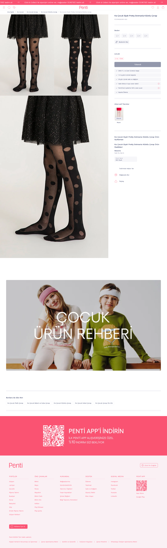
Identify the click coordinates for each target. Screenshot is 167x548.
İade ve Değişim (91, 489)
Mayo (36, 485)
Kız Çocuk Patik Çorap (15, 403)
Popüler (13, 476)
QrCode (141, 485)
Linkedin (114, 496)
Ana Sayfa (10, 12)
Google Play (140, 497)
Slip (10, 507)
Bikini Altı (38, 500)
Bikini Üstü (38, 496)
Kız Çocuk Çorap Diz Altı (104, 403)
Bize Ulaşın (89, 496)
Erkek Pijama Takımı (16, 511)
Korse (11, 500)
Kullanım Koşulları (86, 542)
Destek (88, 476)
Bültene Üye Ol (19, 526)
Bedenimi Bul (123, 42)
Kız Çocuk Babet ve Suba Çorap (38, 403)
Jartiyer (12, 485)
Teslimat (88, 485)
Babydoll (12, 503)
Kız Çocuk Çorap (32, 12)
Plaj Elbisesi (39, 507)
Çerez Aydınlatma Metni (49, 542)
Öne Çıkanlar (41, 476)
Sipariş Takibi (90, 492)
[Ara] (9, 7)
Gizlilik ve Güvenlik (69, 542)
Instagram (114, 481)
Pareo (37, 489)
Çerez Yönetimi (101, 542)
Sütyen (11, 481)
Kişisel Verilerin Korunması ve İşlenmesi (23, 542)
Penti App (140, 476)
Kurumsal (64, 476)
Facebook (114, 485)
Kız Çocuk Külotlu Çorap (49, 12)
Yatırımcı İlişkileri (66, 489)
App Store (140, 493)
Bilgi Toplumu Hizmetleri (68, 500)
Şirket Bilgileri (65, 496)
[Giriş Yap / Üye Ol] (157, 7)
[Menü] (3, 7)
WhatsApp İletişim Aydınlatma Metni (124, 542)
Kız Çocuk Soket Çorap (83, 403)
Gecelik (12, 489)
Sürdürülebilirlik (66, 485)
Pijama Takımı (14, 492)
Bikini (36, 481)
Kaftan (37, 503)
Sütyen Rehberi (14, 514)
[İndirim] (14, 7)
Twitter (113, 489)
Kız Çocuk (20, 12)
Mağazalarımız (65, 481)
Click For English (150, 465)
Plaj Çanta (38, 511)
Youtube (114, 492)
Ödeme (88, 481)
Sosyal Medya (117, 476)
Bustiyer (12, 496)
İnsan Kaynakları (66, 492)
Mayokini (38, 492)
